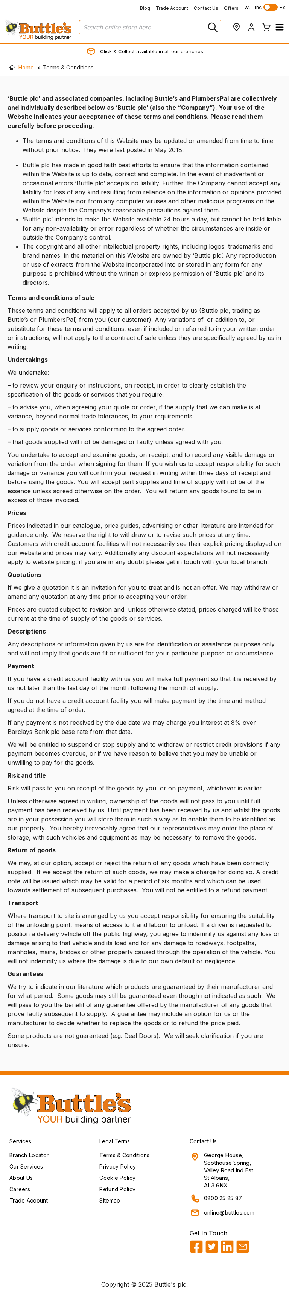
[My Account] (251, 27)
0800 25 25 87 (223, 1198)
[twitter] (212, 1246)
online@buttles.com (229, 1212)
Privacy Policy (117, 1166)
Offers (231, 8)
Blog (145, 8)
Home (26, 67)
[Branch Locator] (236, 27)
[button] (279, 27)
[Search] (212, 27)
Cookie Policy (117, 1178)
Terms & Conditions (124, 1155)
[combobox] (150, 27)
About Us (21, 1178)
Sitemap (109, 1200)
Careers (19, 1189)
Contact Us (206, 8)
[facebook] (196, 1246)
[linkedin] (227, 1246)
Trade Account (172, 8)
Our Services (26, 1166)
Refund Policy (117, 1189)
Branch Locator (29, 1155)
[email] (242, 1246)
